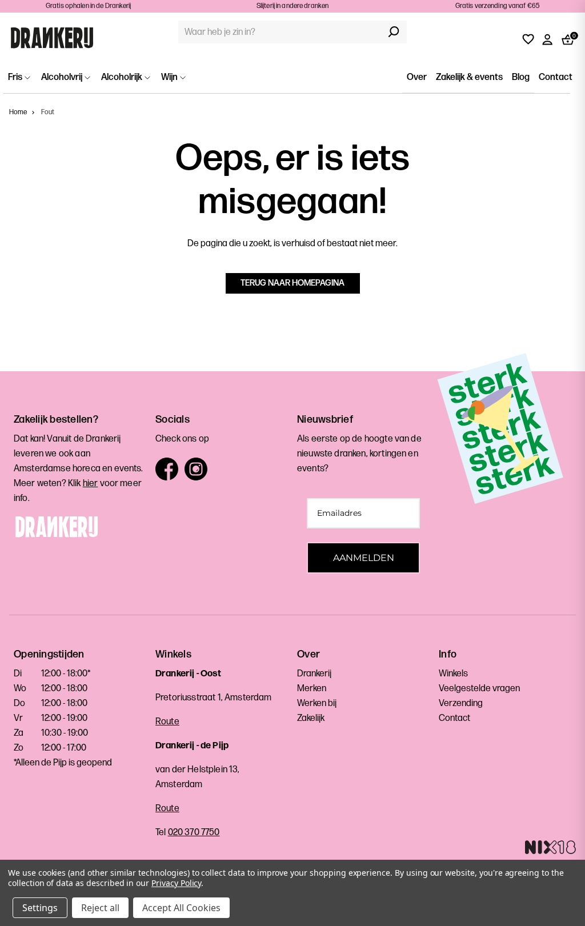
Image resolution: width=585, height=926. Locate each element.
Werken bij (316, 703)
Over (417, 77)
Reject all (100, 907)
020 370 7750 (194, 832)
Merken (311, 688)
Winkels (453, 673)
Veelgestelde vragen (479, 688)
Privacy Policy (176, 882)
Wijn (170, 77)
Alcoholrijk (122, 77)
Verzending (461, 703)
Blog (521, 77)
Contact (555, 77)
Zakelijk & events (469, 77)
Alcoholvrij (62, 77)
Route (167, 721)
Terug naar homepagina (292, 283)
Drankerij (314, 673)
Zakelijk (310, 718)
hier (90, 483)
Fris (16, 77)
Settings (40, 907)
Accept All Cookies (181, 907)
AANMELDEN (363, 557)
